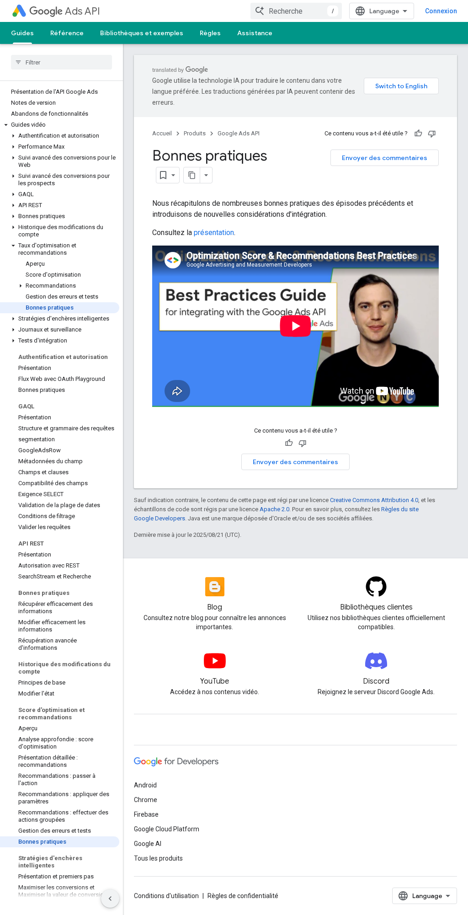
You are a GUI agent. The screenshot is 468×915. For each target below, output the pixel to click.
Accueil (162, 133)
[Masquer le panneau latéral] (110, 898)
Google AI (147, 843)
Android (145, 785)
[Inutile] (432, 133)
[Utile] (418, 133)
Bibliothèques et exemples (141, 33)
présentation (214, 232)
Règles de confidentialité (242, 895)
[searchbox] (61, 62)
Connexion (441, 11)
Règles (210, 33)
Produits (195, 133)
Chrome (145, 799)
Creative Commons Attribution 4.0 (374, 500)
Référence (67, 33)
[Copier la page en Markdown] (192, 175)
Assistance (254, 33)
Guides (22, 33)
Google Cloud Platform (166, 829)
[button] (59, 124)
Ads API (82, 11)
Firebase (146, 814)
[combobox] (296, 11)
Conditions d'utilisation (166, 895)
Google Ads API (239, 133)
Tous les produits (158, 858)
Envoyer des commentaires (384, 158)
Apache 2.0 (274, 509)
